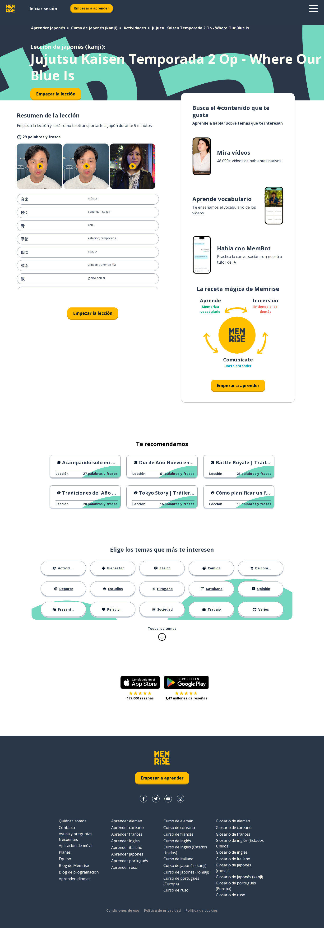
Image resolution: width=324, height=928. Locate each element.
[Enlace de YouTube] (168, 798)
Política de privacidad (162, 910)
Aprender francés (126, 834)
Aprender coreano (127, 827)
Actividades (135, 28)
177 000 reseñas (140, 698)
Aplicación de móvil (75, 845)
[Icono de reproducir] (40, 166)
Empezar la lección (92, 313)
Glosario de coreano (234, 827)
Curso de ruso (176, 890)
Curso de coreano (179, 827)
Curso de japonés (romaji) (186, 872)
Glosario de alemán (233, 821)
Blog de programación (79, 872)
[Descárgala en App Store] (140, 682)
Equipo (65, 858)
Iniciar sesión (43, 8)
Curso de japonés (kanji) (94, 28)
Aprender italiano (126, 847)
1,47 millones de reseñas (186, 698)
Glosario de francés (233, 834)
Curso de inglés (177, 840)
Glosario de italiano (233, 858)
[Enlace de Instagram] (180, 798)
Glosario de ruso (230, 894)
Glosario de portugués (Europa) (236, 885)
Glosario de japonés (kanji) (239, 876)
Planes (65, 852)
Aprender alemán (126, 821)
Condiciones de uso (122, 910)
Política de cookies (201, 910)
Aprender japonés (48, 28)
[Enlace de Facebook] (143, 798)
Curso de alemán (178, 821)
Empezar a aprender (91, 8)
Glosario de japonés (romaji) (233, 867)
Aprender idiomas (74, 878)
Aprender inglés (125, 840)
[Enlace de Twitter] (156, 798)
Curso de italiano (178, 858)
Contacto (67, 827)
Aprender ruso (124, 867)
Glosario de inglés (232, 852)
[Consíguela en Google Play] (186, 682)
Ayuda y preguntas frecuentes (75, 836)
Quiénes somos (72, 821)
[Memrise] (10, 8)
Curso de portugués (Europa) (181, 881)
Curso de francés (178, 834)
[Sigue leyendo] (313, 8)
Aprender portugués (129, 860)
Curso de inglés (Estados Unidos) (185, 849)
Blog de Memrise (74, 865)
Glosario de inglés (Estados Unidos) (240, 843)
